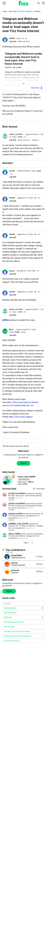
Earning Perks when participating (17, 636)
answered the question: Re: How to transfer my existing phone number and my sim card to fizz (25, 506)
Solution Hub (9, 627)
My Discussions (10, 613)
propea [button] (11, 271)
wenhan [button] (12, 171)
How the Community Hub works (17, 631)
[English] (23, 3)
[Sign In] (43, 3)
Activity (7, 603)
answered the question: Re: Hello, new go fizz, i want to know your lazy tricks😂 (25, 496)
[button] (5, 39)
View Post (35, 88)
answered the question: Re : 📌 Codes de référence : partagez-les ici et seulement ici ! (26, 516)
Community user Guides (14, 622)
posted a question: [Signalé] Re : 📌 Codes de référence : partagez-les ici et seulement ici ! (26, 536)
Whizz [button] (11, 329)
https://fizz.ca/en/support (21, 417)
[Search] (38, 3)
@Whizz (6, 320)
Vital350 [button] (12, 38)
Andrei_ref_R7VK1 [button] (16, 134)
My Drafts (23, 617)
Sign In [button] (24, 463)
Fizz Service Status (12, 641)
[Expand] (23, 83)
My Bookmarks (23, 608)
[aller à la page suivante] (32, 542)
